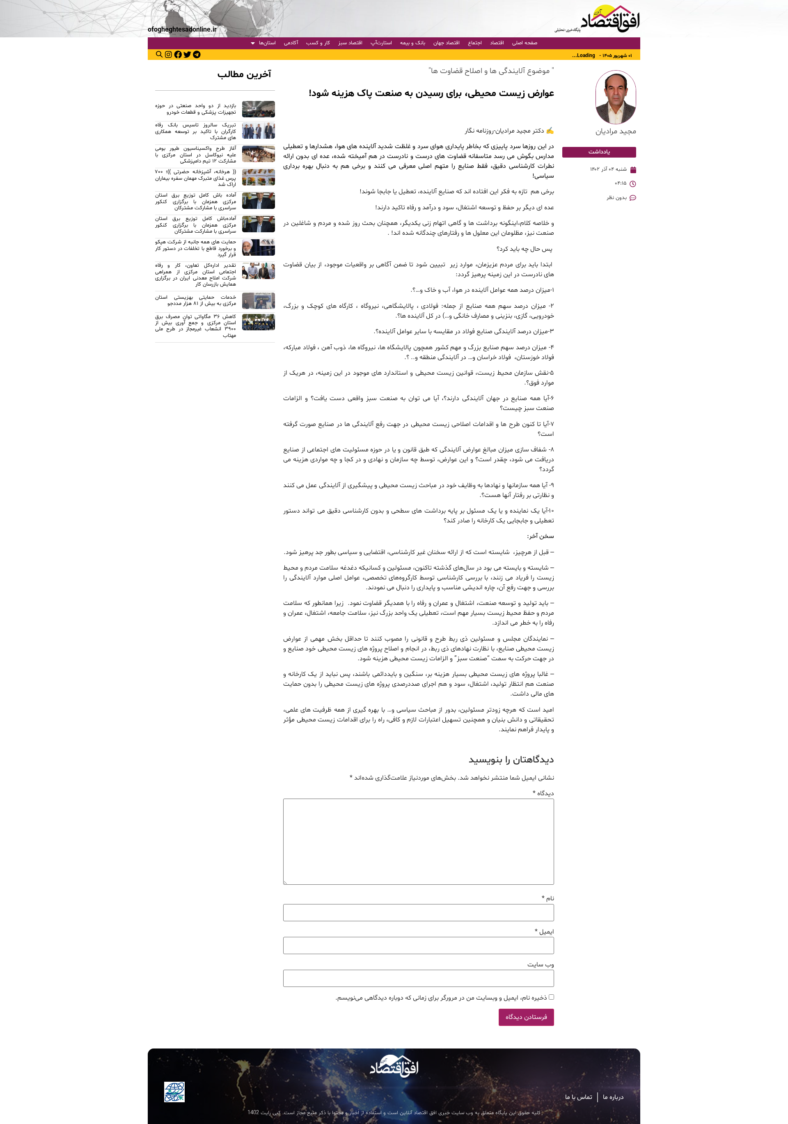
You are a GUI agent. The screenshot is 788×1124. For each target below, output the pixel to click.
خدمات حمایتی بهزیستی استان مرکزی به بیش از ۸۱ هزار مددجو (195, 300)
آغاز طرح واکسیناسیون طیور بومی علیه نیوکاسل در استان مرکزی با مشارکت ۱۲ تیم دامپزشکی (195, 155)
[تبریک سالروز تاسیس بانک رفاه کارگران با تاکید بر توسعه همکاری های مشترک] (258, 132)
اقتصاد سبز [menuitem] (350, 43)
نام (548, 898)
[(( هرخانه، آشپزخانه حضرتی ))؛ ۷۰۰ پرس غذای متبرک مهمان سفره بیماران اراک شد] (258, 179)
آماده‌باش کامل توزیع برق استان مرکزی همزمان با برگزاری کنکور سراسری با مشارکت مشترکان (195, 225)
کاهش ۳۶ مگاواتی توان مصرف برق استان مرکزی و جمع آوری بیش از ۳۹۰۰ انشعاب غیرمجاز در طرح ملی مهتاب (195, 326)
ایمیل (544, 932)
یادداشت (599, 152)
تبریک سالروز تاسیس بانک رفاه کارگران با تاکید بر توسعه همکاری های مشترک (195, 131)
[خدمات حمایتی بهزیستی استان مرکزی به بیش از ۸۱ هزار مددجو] (258, 302)
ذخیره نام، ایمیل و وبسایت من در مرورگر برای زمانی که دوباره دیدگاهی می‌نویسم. (441, 998)
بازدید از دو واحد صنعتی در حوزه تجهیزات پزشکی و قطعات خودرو (195, 109)
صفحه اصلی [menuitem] (524, 43)
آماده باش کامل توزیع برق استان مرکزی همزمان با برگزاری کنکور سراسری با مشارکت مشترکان (195, 202)
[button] (159, 54)
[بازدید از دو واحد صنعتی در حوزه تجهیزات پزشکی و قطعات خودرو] (258, 110)
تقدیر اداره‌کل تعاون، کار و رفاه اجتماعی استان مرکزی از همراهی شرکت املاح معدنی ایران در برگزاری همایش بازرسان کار (195, 275)
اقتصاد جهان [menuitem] (446, 43)
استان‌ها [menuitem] (267, 43)
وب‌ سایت (540, 964)
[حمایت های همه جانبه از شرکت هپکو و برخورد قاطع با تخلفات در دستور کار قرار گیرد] (258, 249)
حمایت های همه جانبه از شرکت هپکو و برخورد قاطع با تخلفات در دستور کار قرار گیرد (195, 248)
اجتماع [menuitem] (475, 43)
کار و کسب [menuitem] (318, 43)
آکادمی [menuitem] (291, 43)
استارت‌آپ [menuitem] (381, 43)
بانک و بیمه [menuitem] (412, 43)
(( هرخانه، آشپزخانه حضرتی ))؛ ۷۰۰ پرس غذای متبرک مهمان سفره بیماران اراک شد (195, 178)
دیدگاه (543, 793)
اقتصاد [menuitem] (497, 43)
